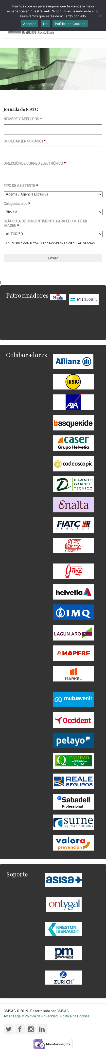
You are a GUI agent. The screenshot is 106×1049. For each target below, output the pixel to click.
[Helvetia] (73, 592)
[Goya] (73, 571)
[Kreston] (63, 929)
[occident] (73, 720)
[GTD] (73, 484)
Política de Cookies (74, 1016)
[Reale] (73, 781)
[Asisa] (63, 880)
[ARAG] (73, 382)
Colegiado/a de (17, 204)
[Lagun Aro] (73, 633)
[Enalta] (73, 504)
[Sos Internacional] (84, 299)
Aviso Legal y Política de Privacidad (31, 1016)
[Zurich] (63, 977)
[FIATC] (73, 525)
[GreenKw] (73, 423)
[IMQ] (73, 612)
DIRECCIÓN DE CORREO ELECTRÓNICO (35, 163)
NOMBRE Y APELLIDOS (23, 119)
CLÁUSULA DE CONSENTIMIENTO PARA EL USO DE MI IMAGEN (45, 223)
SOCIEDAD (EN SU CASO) (25, 141)
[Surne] (73, 802)
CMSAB (63, 1011)
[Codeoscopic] (73, 464)
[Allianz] (73, 361)
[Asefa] (58, 297)
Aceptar (29, 24)
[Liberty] (73, 653)
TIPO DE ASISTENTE (21, 186)
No (45, 24)
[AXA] (73, 402)
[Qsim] (73, 761)
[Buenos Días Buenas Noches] (73, 443)
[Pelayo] (73, 740)
